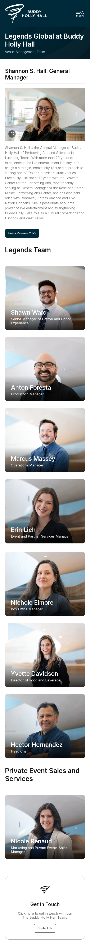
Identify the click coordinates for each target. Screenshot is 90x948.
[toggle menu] (80, 13)
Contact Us (45, 928)
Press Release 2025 (23, 233)
